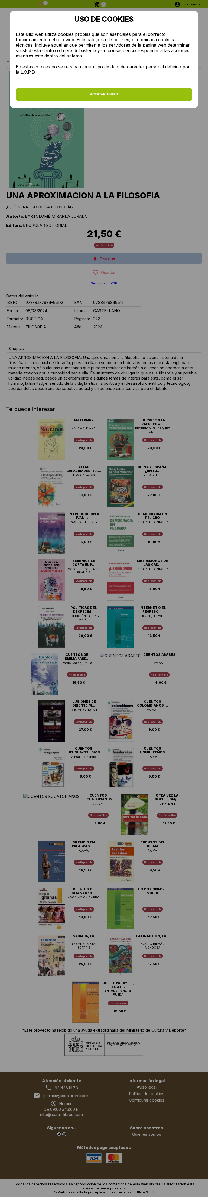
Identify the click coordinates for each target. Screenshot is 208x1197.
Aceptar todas (104, 94)
